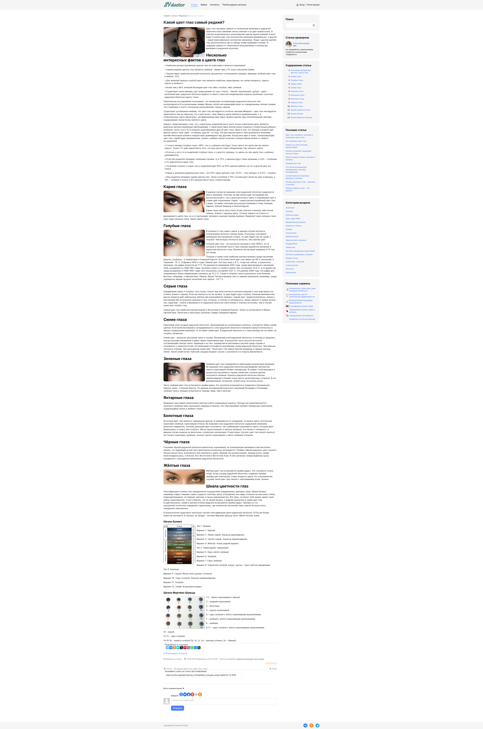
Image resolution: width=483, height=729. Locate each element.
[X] (181, 647)
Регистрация (313, 4)
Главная (167, 16)
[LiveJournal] (198, 647)
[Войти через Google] (196, 694)
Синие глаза (296, 88)
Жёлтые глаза (297, 106)
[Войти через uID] (181, 694)
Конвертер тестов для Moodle (302, 319)
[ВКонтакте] (170, 647)
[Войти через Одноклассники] (200, 694)
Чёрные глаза (297, 102)
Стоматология (292, 265)
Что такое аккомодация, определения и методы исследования (296, 169)
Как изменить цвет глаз (296, 141)
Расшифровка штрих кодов (301, 306)
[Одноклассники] (174, 647)
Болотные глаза (297, 99)
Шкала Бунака (297, 114)
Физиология (291, 272)
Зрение (289, 229)
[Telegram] (167, 647)
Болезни (289, 211)
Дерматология (292, 236)
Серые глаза (296, 84)
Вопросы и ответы (196, 16)
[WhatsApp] (191, 647)
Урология (290, 269)
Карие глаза (296, 76)
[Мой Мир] (195, 647)
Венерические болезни (296, 222)
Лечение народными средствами (300, 251)
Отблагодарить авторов (175, 653)
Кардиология (291, 244)
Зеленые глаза (297, 91)
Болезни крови (292, 215)
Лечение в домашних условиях (299, 254)
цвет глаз (198, 669)
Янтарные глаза (297, 95)
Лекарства (290, 247)
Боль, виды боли (293, 218)
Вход (302, 4)
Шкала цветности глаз (300, 110)
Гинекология (291, 233)
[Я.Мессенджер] (177, 647)
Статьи (174, 16)
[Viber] (188, 647)
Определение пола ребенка (301, 315)
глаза (205, 669)
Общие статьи (292, 258)
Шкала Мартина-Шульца (301, 117)
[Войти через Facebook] (189, 694)
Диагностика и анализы (296, 240)
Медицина (183, 16)
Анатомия (290, 208)
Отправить (177, 708)
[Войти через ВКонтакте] (185, 694)
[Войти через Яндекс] (192, 694)
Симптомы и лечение (295, 262)
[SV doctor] (175, 4)
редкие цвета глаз (185, 669)
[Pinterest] (184, 647)
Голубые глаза (297, 80)
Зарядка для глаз (293, 163)
